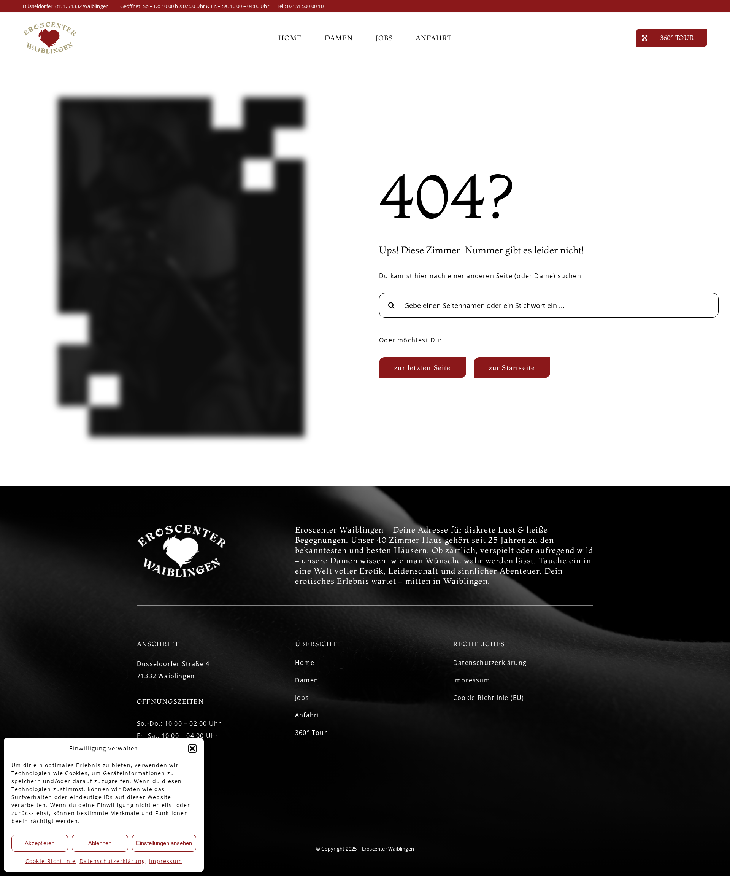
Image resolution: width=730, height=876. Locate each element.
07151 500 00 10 (305, 6)
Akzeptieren (39, 843)
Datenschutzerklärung (112, 861)
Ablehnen (99, 843)
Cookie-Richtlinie (50, 861)
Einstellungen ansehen (164, 843)
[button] (192, 748)
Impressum (165, 861)
